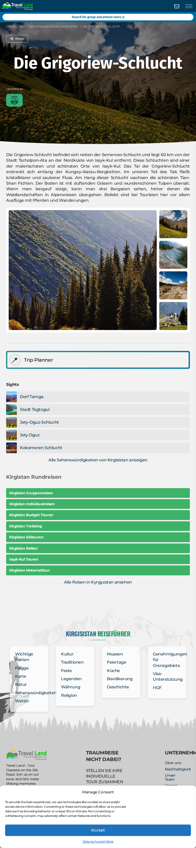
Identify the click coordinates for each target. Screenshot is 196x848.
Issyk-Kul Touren (24, 559)
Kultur (67, 654)
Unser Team (170, 777)
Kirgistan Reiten (23, 548)
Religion (69, 695)
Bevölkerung (120, 678)
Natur (21, 684)
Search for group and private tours (97, 17)
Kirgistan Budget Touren (31, 515)
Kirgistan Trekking (25, 526)
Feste (66, 670)
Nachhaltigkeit (178, 769)
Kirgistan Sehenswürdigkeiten (54, 26)
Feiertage (116, 662)
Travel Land (15, 26)
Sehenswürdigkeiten (36, 692)
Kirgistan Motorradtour (29, 570)
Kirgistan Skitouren (26, 537)
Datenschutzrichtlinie (98, 841)
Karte (20, 676)
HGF (157, 687)
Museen (115, 654)
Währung (70, 687)
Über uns (173, 763)
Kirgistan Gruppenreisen (31, 493)
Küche (113, 670)
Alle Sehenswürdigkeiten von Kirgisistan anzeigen (98, 460)
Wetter (22, 701)
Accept (98, 830)
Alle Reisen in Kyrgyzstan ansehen (98, 582)
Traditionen (72, 662)
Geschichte (118, 687)
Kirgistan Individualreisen (32, 504)
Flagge (22, 668)
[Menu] (188, 6)
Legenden (71, 678)
